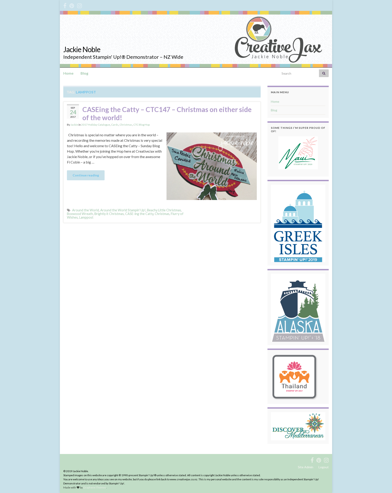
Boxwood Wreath (80, 214)
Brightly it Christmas (109, 214)
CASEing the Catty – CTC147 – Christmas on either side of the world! (167, 113)
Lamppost (86, 217)
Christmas (126, 124)
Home (68, 73)
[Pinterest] (71, 5)
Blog (84, 73)
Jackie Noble (81, 49)
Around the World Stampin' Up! (123, 210)
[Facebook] (64, 5)
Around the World (85, 210)
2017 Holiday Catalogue (95, 124)
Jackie (74, 124)
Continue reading (86, 175)
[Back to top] (381, 482)
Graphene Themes (94, 487)
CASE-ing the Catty (139, 214)
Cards (114, 124)
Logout (323, 467)
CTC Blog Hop (141, 124)
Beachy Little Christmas (164, 210)
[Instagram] (79, 5)
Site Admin (305, 467)
